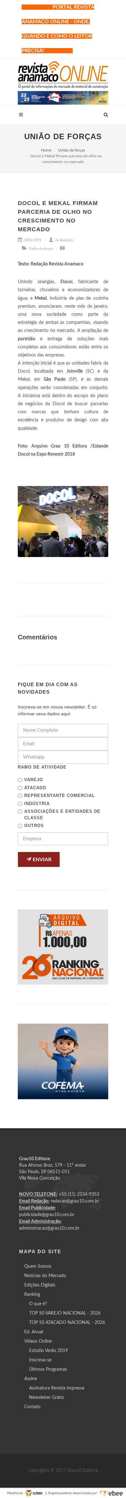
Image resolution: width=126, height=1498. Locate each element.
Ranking (32, 1294)
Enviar (41, 859)
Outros (34, 825)
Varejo (33, 779)
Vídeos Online (38, 1341)
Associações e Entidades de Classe (62, 814)
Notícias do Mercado (45, 1276)
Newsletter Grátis (46, 1397)
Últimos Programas (48, 1369)
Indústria (37, 803)
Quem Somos (37, 1266)
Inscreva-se (40, 1360)
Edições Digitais (39, 1285)
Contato (32, 1407)
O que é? (38, 1304)
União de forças (71, 150)
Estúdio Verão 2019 (48, 1350)
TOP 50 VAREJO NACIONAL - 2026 (64, 1313)
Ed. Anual (33, 1332)
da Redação (63, 240)
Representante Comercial (59, 795)
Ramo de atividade (42, 767)
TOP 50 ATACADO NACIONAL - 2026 (67, 1322)
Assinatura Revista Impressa (56, 1388)
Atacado (35, 787)
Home (46, 150)
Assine (30, 1379)
